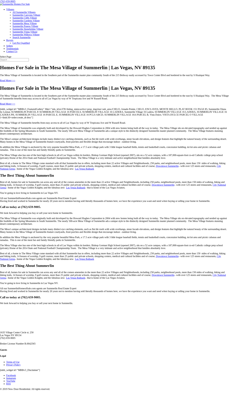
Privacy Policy (13, 364)
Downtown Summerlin (167, 166)
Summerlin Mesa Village (24, 23)
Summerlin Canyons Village (26, 15)
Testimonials (12, 48)
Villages (10, 9)
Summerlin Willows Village (26, 34)
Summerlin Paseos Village (25, 26)
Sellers (9, 45)
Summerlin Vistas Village (24, 31)
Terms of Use (12, 362)
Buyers (9, 40)
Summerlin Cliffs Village (24, 17)
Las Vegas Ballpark (84, 168)
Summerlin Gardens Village (26, 20)
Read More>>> (7, 80)
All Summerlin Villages (24, 12)
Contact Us (11, 51)
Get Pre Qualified (21, 43)
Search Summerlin (21, 37)
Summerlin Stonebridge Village (27, 29)
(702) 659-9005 (7, 1)
